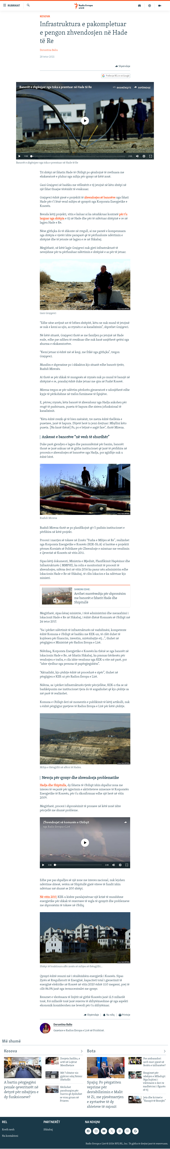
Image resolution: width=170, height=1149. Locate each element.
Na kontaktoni (10, 1136)
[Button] (122, 66)
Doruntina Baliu (49, 50)
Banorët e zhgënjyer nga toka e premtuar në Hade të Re (55, 87)
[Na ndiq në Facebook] (88, 1131)
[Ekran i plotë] (150, 156)
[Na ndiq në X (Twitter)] (112, 1131)
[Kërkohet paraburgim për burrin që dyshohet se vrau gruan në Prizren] (52, 1089)
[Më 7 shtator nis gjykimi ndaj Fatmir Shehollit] (52, 1075)
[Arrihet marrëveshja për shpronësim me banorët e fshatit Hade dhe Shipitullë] (57, 596)
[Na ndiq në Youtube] (104, 1131)
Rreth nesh (8, 1129)
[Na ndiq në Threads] (120, 1131)
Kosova (45, 16)
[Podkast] (150, 5)
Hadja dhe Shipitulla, (53, 785)
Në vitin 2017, (48, 897)
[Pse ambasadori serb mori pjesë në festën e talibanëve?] (135, 1060)
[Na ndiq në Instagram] (96, 1131)
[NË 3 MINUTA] (139, 5)
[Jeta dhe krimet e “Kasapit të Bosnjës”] (135, 1099)
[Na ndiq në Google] (135, 1131)
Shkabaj (48, 1129)
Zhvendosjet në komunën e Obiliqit (66, 822)
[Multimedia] (160, 5)
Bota (91, 1051)
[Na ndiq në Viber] (127, 1131)
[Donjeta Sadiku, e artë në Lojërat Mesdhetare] (52, 1060)
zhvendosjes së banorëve (100, 197)
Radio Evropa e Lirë (59, 827)
